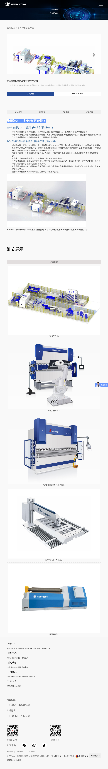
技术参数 (42, 112)
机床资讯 (17, 667)
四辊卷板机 (54, 634)
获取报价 (30, 94)
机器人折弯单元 (54, 411)
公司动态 (10, 667)
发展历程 (10, 677)
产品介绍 (18, 112)
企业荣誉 (25, 677)
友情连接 (95, 756)
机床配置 (66, 112)
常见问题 (10, 658)
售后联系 (25, 658)
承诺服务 (17, 658)
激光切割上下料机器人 (54, 560)
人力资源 (17, 686)
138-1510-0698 (78, 94)
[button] (14, 54)
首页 (19, 28)
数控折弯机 (11, 648)
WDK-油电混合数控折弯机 (54, 485)
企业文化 (17, 677)
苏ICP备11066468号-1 (64, 756)
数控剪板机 (20, 648)
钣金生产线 (28, 28)
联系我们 (10, 686)
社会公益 (32, 677)
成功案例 (25, 667)
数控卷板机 (29, 648)
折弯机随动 (37, 648)
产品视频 (89, 112)
